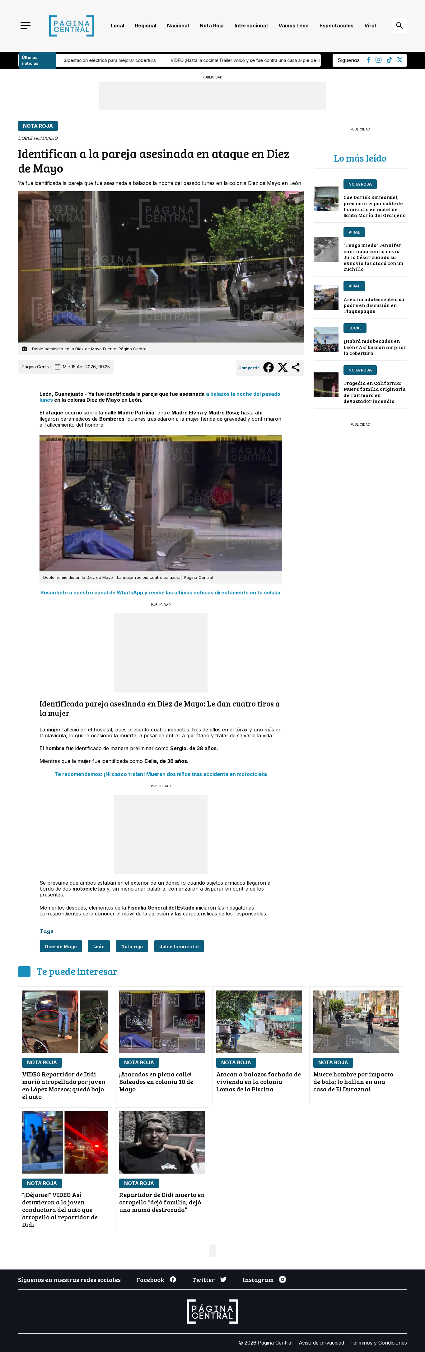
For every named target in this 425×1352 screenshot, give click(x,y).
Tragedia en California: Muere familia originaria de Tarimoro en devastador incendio (374, 392)
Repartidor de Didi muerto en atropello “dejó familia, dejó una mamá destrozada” (162, 1202)
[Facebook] (369, 61)
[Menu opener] (25, 26)
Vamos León (293, 25)
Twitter (203, 1279)
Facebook (150, 1279)
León (99, 946)
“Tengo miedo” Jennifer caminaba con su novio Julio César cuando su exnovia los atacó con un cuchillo (373, 257)
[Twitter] (400, 61)
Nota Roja (212, 25)
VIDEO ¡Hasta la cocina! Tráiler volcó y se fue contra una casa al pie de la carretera (122, 60)
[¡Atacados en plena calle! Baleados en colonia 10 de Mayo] (162, 1021)
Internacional (251, 25)
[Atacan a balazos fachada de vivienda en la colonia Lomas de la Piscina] (259, 1021)
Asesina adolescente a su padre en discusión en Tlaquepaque (373, 305)
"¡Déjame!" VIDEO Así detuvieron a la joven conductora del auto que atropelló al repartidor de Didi (60, 1209)
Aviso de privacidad (321, 1343)
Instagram (258, 1279)
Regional (145, 25)
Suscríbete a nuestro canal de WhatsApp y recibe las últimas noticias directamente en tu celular (160, 592)
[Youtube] (379, 61)
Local (117, 25)
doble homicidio (179, 946)
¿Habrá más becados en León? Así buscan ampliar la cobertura (374, 347)
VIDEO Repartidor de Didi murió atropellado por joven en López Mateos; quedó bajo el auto (63, 1085)
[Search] (399, 25)
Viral (370, 25)
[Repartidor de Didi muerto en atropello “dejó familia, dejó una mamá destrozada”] (162, 1142)
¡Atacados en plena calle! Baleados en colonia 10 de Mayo (156, 1081)
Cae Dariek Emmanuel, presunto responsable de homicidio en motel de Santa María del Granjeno (374, 206)
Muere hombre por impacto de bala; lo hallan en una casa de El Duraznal (353, 1081)
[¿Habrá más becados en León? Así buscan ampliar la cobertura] (326, 339)
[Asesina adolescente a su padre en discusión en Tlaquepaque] (326, 297)
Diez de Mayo (61, 946)
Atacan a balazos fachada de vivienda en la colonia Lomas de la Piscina (258, 1081)
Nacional (178, 25)
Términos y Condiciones (378, 1343)
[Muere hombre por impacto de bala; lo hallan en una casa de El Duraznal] (356, 1021)
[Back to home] (71, 26)
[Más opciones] (296, 371)
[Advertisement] (161, 652)
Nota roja (132, 946)
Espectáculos (336, 25)
